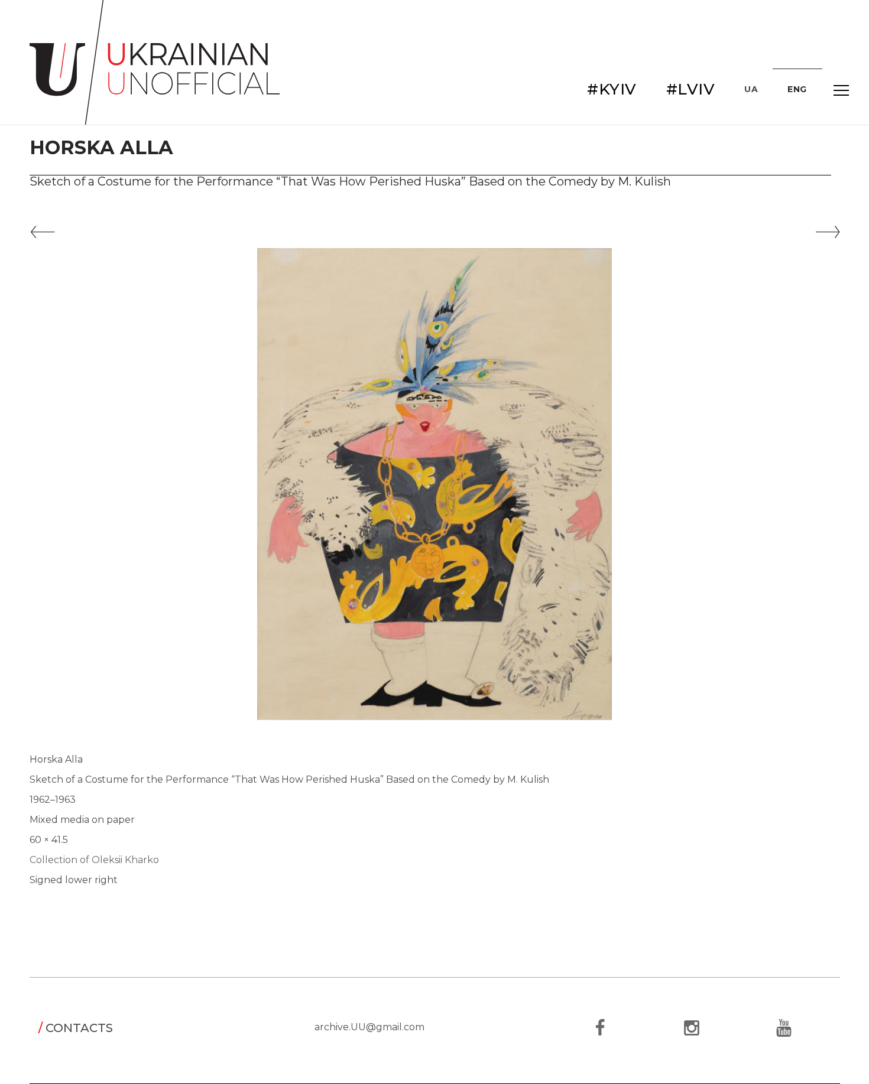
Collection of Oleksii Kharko (94, 859)
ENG (797, 89)
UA (751, 89)
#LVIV (690, 89)
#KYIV (612, 89)
